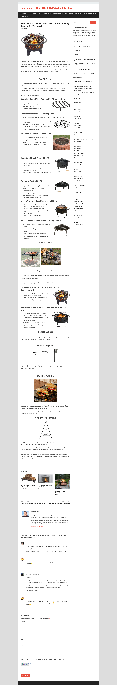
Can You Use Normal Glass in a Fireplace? (83, 86)
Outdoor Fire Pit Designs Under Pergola (83, 56)
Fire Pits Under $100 (78, 162)
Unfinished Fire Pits (78, 224)
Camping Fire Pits (78, 116)
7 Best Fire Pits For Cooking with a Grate (83, 81)
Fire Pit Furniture (78, 144)
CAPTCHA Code (24, 669)
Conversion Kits (77, 125)
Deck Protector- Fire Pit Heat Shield (82, 67)
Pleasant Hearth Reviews (79, 220)
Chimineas (76, 123)
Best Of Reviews (77, 109)
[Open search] (96, 13)
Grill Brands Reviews (78, 187)
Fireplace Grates (77, 171)
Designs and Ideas (78, 132)
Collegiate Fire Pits (58, 13)
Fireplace (76, 169)
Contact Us (78, 13)
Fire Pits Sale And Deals (79, 160)
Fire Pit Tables (69, 13)
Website (23, 651)
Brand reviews (77, 114)
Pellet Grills (76, 217)
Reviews (76, 222)
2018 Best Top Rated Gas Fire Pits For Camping (85, 73)
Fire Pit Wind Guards (79, 155)
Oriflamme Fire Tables (79, 210)
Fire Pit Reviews (32, 13)
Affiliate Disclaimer (89, 13)
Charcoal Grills (77, 120)
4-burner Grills (77, 102)
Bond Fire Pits (77, 111)
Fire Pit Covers (77, 141)
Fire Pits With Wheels (79, 164)
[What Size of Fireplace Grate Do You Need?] (28, 479)
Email (22, 645)
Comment (23, 621)
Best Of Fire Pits (77, 107)
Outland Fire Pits (78, 215)
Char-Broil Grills (77, 118)
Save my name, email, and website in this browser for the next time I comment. (42, 659)
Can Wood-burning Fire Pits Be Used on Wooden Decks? (61, 492)
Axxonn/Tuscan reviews (79, 104)
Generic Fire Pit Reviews (79, 185)
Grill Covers (76, 190)
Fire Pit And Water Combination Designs (83, 139)
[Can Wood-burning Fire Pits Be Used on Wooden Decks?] (62, 482)
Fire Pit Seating (77, 148)
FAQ (21, 21)
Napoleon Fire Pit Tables (79, 203)
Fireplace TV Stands (78, 178)
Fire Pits (76, 157)
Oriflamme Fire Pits (78, 208)
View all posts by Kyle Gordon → (37, 526)
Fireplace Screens (78, 176)
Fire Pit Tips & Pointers (79, 153)
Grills (75, 194)
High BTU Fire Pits (78, 197)
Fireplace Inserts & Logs (79, 173)
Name (22, 639)
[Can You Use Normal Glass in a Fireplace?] (45, 479)
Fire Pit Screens (77, 146)
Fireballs (76, 167)
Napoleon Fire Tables (78, 206)
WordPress (88, 683)
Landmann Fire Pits (78, 201)
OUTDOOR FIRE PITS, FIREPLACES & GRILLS (47, 7)
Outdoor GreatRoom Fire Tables (81, 213)
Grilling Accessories (78, 192)
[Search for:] (84, 22)
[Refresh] (30, 663)
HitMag (94, 683)
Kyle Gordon (24, 28)
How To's (76, 199)
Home (23, 13)
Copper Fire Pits (77, 130)
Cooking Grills (77, 127)
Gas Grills (76, 183)
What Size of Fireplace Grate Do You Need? (84, 84)
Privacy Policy (25, 16)
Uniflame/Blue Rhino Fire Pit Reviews (82, 226)
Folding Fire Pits (77, 180)
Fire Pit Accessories (44, 13)
